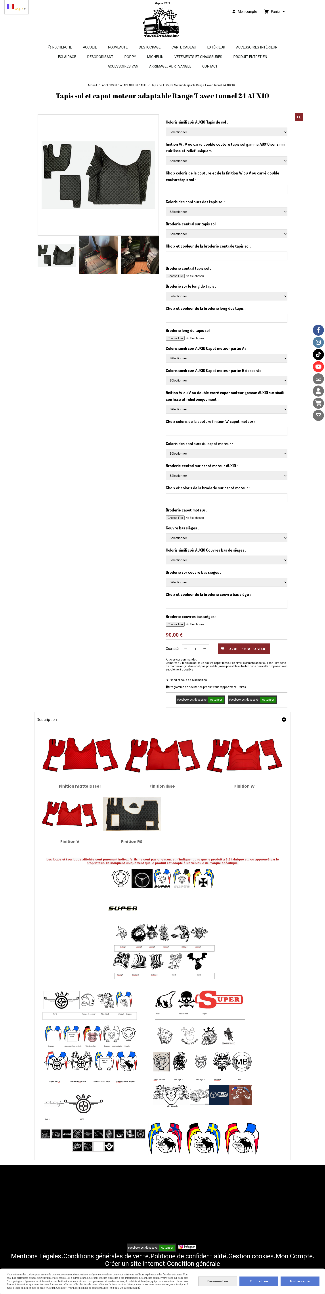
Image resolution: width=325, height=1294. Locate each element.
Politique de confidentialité (188, 1256)
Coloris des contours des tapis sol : (195, 201)
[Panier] (318, 403)
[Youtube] (318, 366)
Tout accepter (300, 1281)
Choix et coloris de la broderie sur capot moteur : (208, 487)
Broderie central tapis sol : (188, 268)
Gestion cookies (251, 1256)
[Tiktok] (318, 354)
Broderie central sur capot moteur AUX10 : (202, 465)
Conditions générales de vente (106, 1256)
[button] (153, 255)
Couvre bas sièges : (182, 527)
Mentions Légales (36, 1256)
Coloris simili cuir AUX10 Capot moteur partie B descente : (214, 370)
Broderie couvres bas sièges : (191, 616)
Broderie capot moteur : (186, 510)
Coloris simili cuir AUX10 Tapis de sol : (197, 122)
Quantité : (173, 649)
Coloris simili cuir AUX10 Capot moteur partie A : (206, 348)
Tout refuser (259, 1281)
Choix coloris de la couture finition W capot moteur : (210, 421)
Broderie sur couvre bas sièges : (193, 572)
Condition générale (193, 1263)
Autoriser (216, 699)
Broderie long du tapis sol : (188, 330)
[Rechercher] (299, 117)
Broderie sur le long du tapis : (191, 286)
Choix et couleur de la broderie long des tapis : (205, 308)
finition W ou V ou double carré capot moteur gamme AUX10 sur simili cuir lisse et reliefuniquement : (225, 396)
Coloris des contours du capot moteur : (199, 443)
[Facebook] (318, 330)
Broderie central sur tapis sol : (191, 223)
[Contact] (318, 378)
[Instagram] (318, 342)
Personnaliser (217, 1281)
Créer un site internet (135, 1263)
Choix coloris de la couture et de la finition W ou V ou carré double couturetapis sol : (222, 176)
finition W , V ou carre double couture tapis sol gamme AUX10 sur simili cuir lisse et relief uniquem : (225, 147)
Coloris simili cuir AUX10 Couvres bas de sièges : (206, 550)
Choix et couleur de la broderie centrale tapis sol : (208, 246)
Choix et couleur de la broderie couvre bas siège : (208, 594)
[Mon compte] (318, 391)
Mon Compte (294, 1256)
